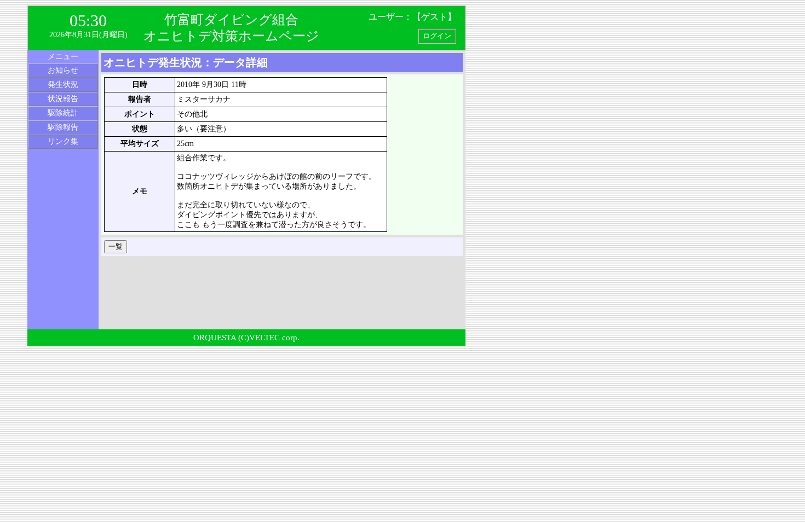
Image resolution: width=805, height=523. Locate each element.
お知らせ (63, 70)
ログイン (437, 36)
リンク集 (63, 141)
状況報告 (63, 99)
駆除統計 (63, 113)
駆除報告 (63, 127)
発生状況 (63, 84)
